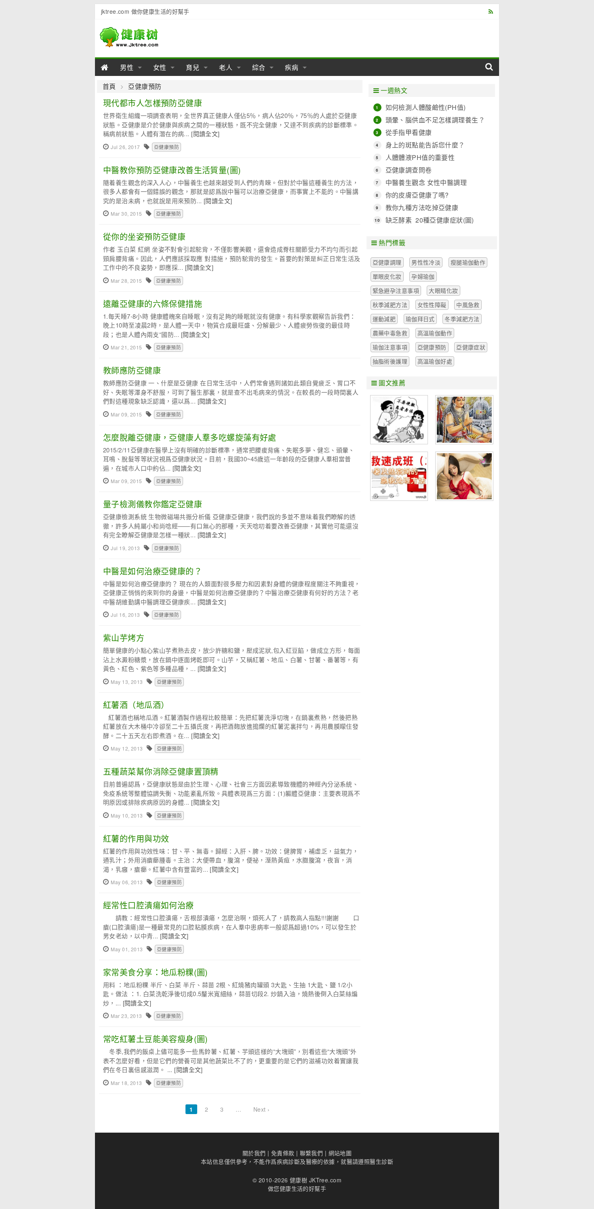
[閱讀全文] (205, 133)
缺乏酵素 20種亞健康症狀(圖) (429, 220)
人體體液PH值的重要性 (420, 157)
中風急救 (468, 305)
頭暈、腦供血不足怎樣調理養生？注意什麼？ (435, 120)
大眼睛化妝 (443, 290)
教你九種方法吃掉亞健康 (422, 207)
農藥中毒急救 (390, 333)
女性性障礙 (432, 305)
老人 (226, 67)
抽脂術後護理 (390, 361)
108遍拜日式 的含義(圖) (464, 419)
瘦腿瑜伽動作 (468, 262)
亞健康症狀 (470, 347)
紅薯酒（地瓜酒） (136, 705)
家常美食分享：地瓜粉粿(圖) (155, 972)
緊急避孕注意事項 (396, 290)
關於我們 (254, 1153)
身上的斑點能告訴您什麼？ (425, 144)
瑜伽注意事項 (390, 347)
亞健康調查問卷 (408, 170)
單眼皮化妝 (387, 276)
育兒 (193, 67)
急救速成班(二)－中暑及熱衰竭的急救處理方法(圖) (399, 476)
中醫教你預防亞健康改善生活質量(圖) (172, 170)
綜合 (259, 67)
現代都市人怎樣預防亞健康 (152, 103)
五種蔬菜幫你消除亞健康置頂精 (161, 771)
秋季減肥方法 (390, 305)
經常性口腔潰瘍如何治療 (148, 905)
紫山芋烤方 (123, 637)
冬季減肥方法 (462, 319)
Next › (261, 1109)
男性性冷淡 (425, 262)
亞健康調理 (387, 262)
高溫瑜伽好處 (435, 361)
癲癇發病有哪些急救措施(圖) (399, 419)
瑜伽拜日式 (420, 319)
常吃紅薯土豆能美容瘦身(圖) (155, 1039)
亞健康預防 (144, 86)
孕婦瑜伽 (423, 276)
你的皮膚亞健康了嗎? (417, 195)
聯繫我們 (311, 1153)
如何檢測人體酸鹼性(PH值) (425, 107)
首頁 (109, 86)
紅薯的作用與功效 (136, 838)
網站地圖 (340, 1153)
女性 (160, 67)
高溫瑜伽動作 (435, 333)
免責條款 (283, 1153)
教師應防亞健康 (132, 370)
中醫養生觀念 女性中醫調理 (426, 182)
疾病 (292, 67)
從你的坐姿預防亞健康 (144, 236)
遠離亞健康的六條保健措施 (152, 303)
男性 (127, 67)
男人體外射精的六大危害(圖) (464, 476)
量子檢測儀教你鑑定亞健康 (152, 504)
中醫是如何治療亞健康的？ (152, 571)
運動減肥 (384, 319)
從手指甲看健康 (408, 132)
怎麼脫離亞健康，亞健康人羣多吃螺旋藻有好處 (189, 437)
